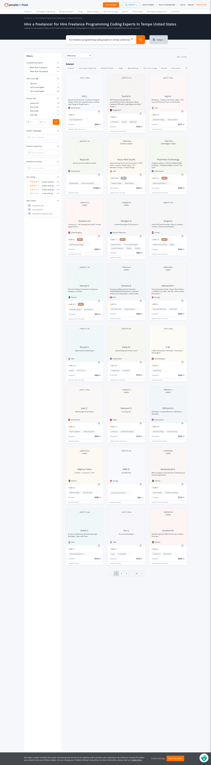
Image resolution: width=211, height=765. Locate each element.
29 (137, 573)
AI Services (28, 12)
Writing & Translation (66, 12)
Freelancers (28, 18)
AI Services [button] (71, 68)
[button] (131, 4)
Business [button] (164, 68)
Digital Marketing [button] (133, 68)
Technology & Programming (45, 12)
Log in (182, 5)
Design (80, 12)
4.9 (156, 115)
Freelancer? (201, 5)
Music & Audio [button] (176, 68)
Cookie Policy (136, 760)
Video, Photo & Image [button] (150, 68)
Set (56, 122)
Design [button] (121, 68)
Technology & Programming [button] (87, 68)
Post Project (111, 5)
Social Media (175, 12)
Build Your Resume (167, 5)
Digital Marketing (93, 12)
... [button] (86, 120)
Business (125, 12)
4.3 (155, 549)
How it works (148, 5)
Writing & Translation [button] (107, 68)
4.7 (114, 178)
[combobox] (99, 39)
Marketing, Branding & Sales (156, 12)
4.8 (156, 426)
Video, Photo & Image (110, 12)
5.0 (72, 115)
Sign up (191, 5)
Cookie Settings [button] (158, 758)
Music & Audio (137, 12)
